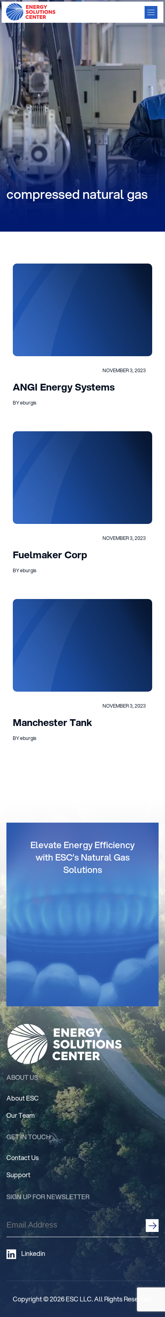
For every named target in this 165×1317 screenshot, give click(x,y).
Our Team (20, 1115)
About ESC (22, 1098)
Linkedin (33, 1253)
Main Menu (151, 12)
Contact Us (22, 1157)
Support (18, 1174)
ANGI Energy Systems (64, 387)
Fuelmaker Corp (50, 554)
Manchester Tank (52, 722)
